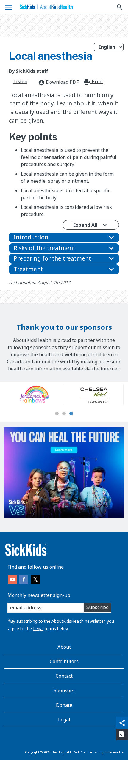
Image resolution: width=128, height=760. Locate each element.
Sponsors (64, 690)
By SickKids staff (28, 71)
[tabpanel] (51, 394)
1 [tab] (57, 414)
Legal (38, 628)
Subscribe (97, 607)
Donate (64, 705)
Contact (64, 676)
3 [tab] (71, 414)
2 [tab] (64, 414)
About (64, 647)
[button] (64, 237)
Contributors (64, 661)
